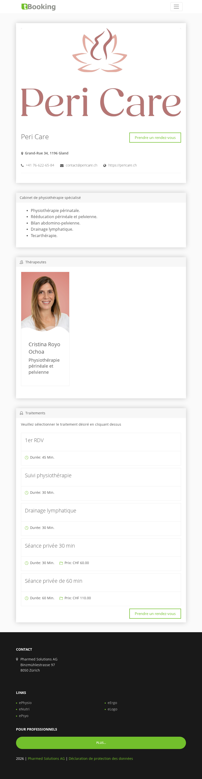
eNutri (24, 709)
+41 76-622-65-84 (40, 165)
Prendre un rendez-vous (155, 137)
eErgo (112, 702)
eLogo (112, 709)
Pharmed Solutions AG (46, 758)
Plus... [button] (101, 743)
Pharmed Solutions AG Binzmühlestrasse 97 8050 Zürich (38, 665)
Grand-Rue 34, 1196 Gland (46, 153)
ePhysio (25, 702)
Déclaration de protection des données (101, 758)
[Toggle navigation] (176, 6)
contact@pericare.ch (81, 165)
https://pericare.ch (122, 165)
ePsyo (23, 715)
